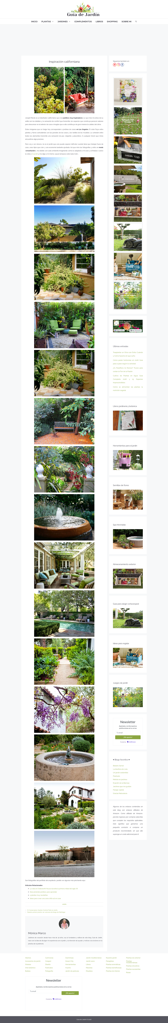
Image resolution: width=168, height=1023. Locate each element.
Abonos (28, 958)
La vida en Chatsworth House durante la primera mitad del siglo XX (54, 889)
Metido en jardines (120, 779)
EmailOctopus (132, 742)
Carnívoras (49, 958)
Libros (99, 21)
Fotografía (49, 971)
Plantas (46, 21)
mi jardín (35, 154)
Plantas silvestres (132, 966)
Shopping (112, 21)
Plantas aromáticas (113, 964)
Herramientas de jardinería (127, 150)
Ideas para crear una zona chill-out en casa (45, 898)
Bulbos (27, 971)
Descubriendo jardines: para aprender (43, 892)
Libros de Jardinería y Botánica (127, 91)
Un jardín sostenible (120, 773)
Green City (69, 961)
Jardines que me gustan (122, 786)
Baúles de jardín (128, 208)
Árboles (28, 964)
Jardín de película (72, 971)
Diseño (47, 964)
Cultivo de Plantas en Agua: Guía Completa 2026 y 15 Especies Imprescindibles (128, 379)
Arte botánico (30, 968)
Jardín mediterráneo (94, 958)
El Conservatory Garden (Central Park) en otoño (42, 910)
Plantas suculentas (133, 969)
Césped (48, 961)
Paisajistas (110, 961)
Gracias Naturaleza (120, 793)
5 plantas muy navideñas (39, 895)
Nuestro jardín (111, 958)
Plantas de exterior (133, 958)
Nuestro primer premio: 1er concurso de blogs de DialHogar (46, 912)
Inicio (34, 21)
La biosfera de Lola (120, 769)
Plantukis (116, 776)
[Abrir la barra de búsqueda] (136, 21)
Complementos (83, 21)
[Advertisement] (84, 39)
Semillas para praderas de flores (128, 121)
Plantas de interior (113, 971)
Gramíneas (69, 958)
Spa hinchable (128, 179)
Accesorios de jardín (33, 961)
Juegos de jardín (128, 295)
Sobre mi (126, 21)
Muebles (89, 971)
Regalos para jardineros (128, 266)
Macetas (89, 968)
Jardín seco (90, 961)
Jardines (63, 21)
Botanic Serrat (118, 766)
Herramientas (70, 964)
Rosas (128, 972)
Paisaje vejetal (118, 790)
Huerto (68, 968)
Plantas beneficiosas (113, 968)
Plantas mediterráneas (131, 962)
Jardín (64, 904)
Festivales (49, 968)
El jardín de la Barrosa (121, 783)
